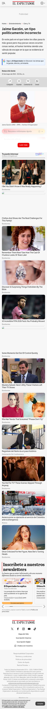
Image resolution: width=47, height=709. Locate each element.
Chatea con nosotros (25, 646)
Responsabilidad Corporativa (23, 653)
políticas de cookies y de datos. (14, 707)
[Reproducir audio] (5, 145)
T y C (23, 610)
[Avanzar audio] (39, 149)
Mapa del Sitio (23, 634)
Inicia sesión (8, 598)
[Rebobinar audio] (35, 149)
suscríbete (19, 598)
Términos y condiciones (23, 656)
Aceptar (40, 704)
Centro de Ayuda (23, 662)
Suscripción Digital (23, 642)
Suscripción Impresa (23, 638)
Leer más (23, 145)
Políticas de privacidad (23, 659)
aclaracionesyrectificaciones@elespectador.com (23, 683)
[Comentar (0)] (28, 81)
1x (42, 149)
